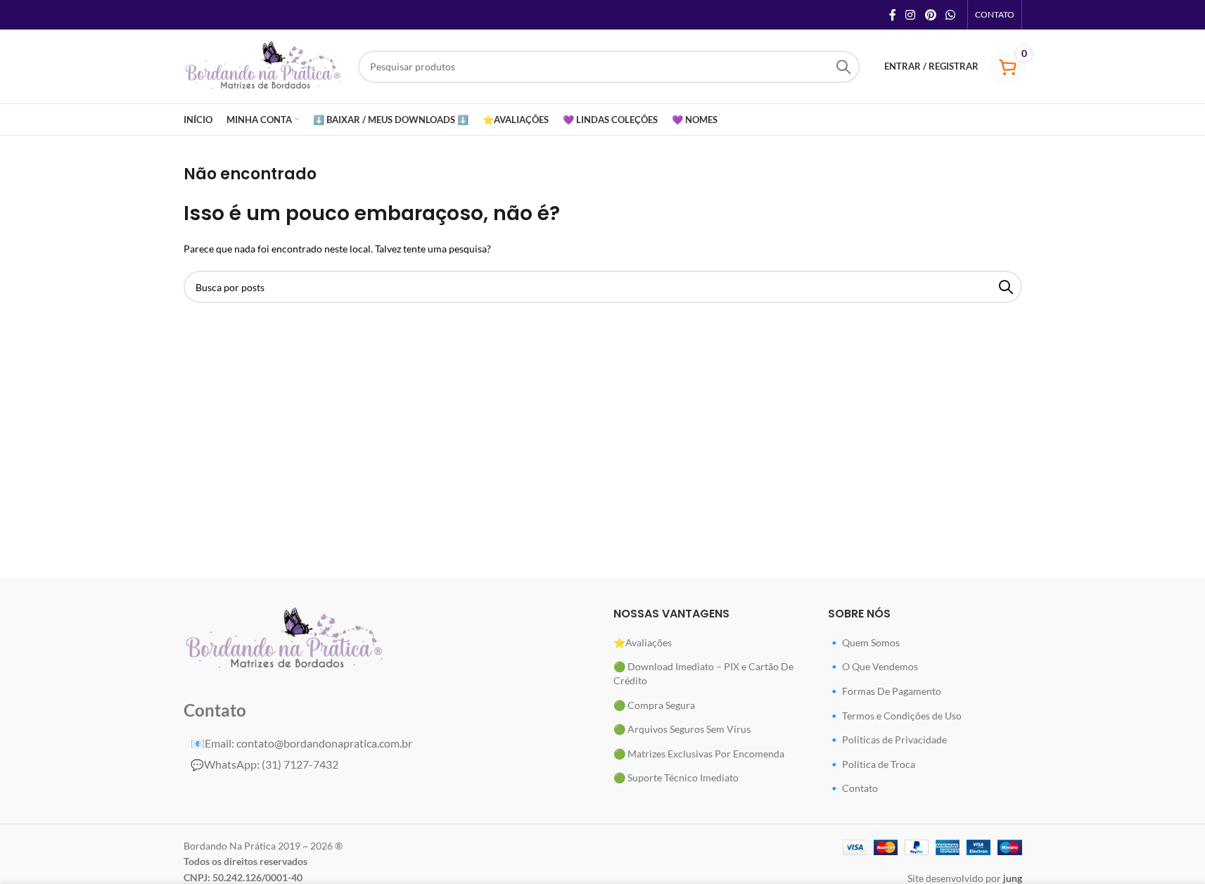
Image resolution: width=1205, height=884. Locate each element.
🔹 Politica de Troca (871, 764)
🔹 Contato (853, 788)
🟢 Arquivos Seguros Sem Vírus (682, 729)
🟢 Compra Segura (654, 705)
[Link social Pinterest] (930, 14)
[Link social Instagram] (910, 14)
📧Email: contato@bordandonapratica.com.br (301, 743)
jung (1012, 878)
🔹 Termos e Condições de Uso (895, 716)
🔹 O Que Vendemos (873, 666)
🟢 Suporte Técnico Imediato (676, 777)
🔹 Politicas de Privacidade (887, 739)
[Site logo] (264, 65)
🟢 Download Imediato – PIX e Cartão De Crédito (703, 673)
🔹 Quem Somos (864, 642)
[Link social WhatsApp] (950, 14)
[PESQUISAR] (843, 67)
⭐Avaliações (642, 642)
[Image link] (285, 638)
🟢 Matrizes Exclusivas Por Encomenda (698, 754)
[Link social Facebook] (892, 14)
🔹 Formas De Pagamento (884, 691)
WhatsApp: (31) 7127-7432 (264, 764)
